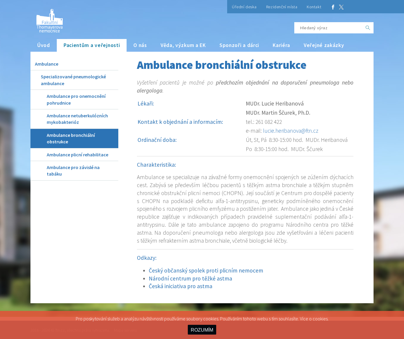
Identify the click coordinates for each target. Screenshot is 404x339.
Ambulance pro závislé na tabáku (73, 170)
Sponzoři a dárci (239, 45)
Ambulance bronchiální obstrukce (71, 138)
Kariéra (281, 45)
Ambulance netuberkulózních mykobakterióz (77, 119)
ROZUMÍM (202, 329)
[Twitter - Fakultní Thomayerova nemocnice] (341, 6)
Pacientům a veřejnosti (92, 45)
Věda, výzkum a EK (183, 45)
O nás (140, 45)
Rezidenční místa (281, 6)
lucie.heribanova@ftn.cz (290, 130)
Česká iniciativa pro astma (180, 286)
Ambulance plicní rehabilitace (77, 155)
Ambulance (46, 64)
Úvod (43, 45)
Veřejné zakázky (324, 45)
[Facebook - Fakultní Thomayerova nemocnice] (333, 6)
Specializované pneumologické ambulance (73, 80)
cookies (320, 319)
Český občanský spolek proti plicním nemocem (206, 270)
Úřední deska (244, 6)
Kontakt (314, 6)
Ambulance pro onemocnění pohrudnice (76, 99)
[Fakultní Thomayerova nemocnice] (46, 18)
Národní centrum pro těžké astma (190, 278)
